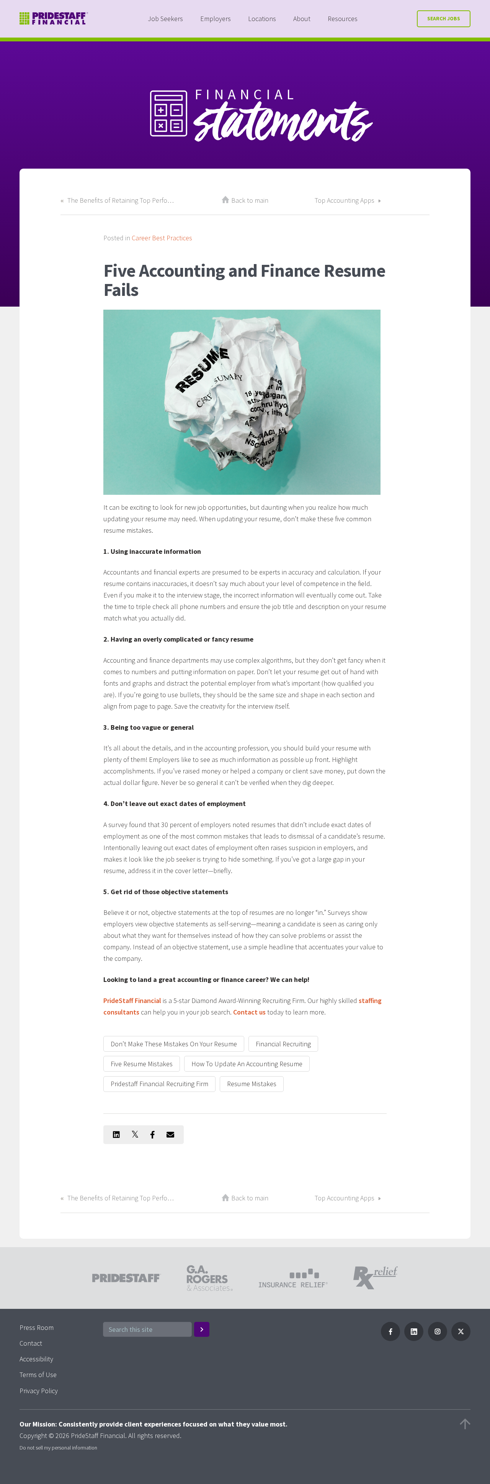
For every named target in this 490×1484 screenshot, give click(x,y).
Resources (343, 18)
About (301, 18)
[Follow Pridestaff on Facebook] (390, 1338)
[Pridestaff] (54, 18)
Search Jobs (443, 18)
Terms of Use (38, 1374)
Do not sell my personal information (58, 1447)
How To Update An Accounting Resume (246, 1063)
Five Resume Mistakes (142, 1063)
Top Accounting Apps (344, 200)
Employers (215, 18)
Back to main (249, 200)
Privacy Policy (39, 1390)
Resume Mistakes (251, 1083)
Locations (262, 18)
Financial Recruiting (283, 1043)
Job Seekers (165, 18)
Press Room (37, 1327)
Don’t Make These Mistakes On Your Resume (174, 1043)
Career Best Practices (162, 237)
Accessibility (36, 1358)
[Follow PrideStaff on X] (460, 1338)
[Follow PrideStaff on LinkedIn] (413, 1338)
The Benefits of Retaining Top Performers (121, 200)
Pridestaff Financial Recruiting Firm (159, 1083)
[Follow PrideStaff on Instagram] (437, 1338)
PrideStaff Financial (132, 1000)
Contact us (249, 1012)
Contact (31, 1343)
